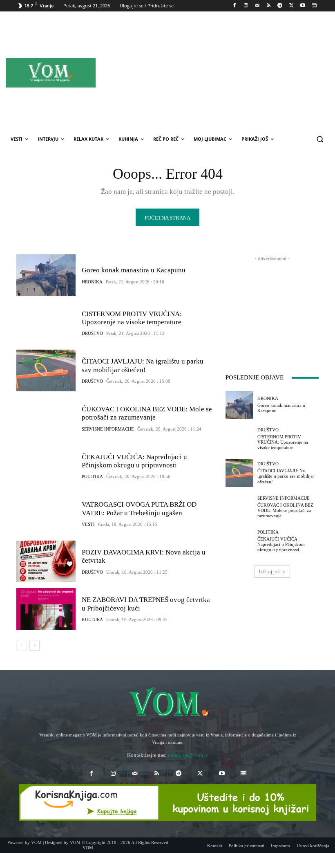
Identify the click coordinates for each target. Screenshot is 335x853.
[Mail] (257, 6)
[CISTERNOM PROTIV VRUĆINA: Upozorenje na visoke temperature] (46, 323)
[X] (291, 6)
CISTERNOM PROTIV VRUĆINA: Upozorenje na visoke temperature (132, 318)
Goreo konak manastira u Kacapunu (133, 270)
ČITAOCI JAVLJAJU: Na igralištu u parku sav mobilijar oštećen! (285, 476)
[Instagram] (245, 6)
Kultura (92, 619)
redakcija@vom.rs (188, 755)
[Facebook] (234, 6)
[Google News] (314, 6)
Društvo (92, 333)
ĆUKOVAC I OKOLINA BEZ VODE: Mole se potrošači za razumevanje (147, 413)
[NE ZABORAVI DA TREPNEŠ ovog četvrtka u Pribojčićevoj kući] (46, 609)
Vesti (88, 524)
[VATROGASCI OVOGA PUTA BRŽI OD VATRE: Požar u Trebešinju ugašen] (46, 513)
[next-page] (34, 645)
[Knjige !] (167, 802)
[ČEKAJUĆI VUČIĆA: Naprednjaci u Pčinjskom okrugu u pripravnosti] (46, 466)
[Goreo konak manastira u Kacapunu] (46, 275)
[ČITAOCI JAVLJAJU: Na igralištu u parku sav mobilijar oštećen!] (46, 370)
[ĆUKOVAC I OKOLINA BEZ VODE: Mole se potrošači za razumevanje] (46, 418)
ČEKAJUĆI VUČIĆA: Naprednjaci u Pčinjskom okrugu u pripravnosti (134, 461)
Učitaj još (269, 571)
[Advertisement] (236, 72)
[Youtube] (302, 6)
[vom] (167, 703)
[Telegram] (280, 6)
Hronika (92, 282)
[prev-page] (21, 645)
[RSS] (268, 6)
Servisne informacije (108, 429)
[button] (319, 139)
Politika (92, 476)
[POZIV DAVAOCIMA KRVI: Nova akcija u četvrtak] (46, 561)
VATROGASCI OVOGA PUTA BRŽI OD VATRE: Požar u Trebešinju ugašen (139, 508)
